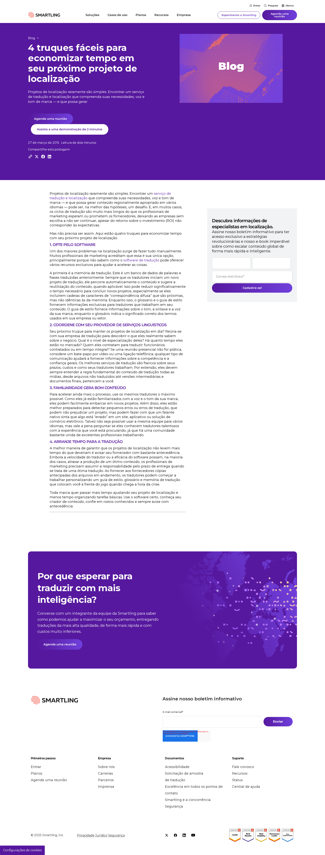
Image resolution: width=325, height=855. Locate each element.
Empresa (184, 15)
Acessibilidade (177, 767)
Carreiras (105, 773)
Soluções (92, 15)
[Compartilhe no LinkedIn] (49, 156)
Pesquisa (273, 5)
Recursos (161, 15)
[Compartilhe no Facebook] (43, 156)
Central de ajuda (246, 787)
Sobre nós (106, 767)
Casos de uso (117, 15)
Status (237, 780)
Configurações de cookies (22, 850)
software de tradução (141, 260)
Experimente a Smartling (239, 15)
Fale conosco (243, 767)
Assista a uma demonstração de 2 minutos (69, 129)
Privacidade (85, 835)
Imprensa (106, 787)
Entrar (256, 5)
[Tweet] (36, 156)
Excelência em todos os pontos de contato (194, 790)
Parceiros (106, 780)
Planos (141, 15)
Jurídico (101, 835)
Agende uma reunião (280, 15)
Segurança (174, 806)
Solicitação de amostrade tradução (184, 776)
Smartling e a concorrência (188, 800)
